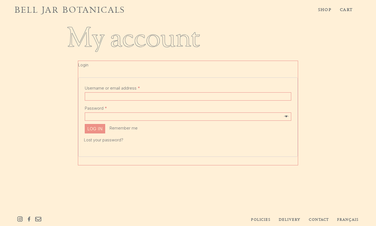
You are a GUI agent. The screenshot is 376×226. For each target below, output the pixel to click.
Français (348, 219)
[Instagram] (20, 219)
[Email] (38, 219)
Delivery (290, 219)
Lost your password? (103, 139)
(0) (357, 9)
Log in (95, 128)
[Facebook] (29, 219)
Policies (261, 219)
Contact (319, 219)
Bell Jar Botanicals (70, 9)
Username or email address (112, 88)
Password (96, 108)
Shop (325, 9)
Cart (346, 9)
